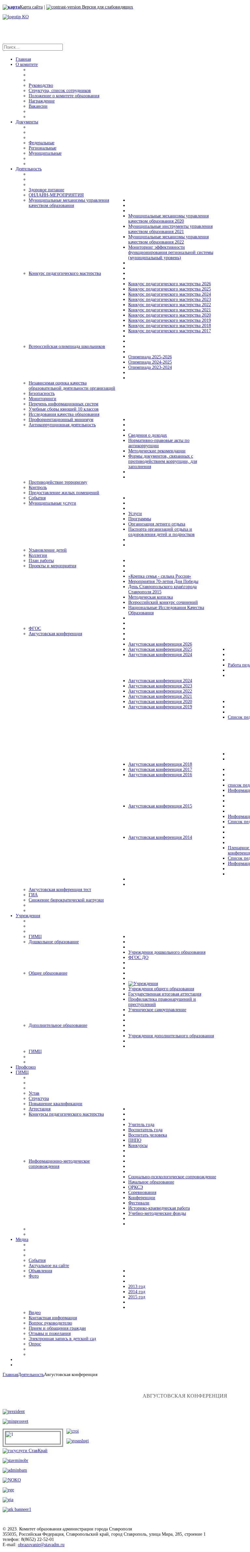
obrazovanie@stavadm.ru (41, 1544)
